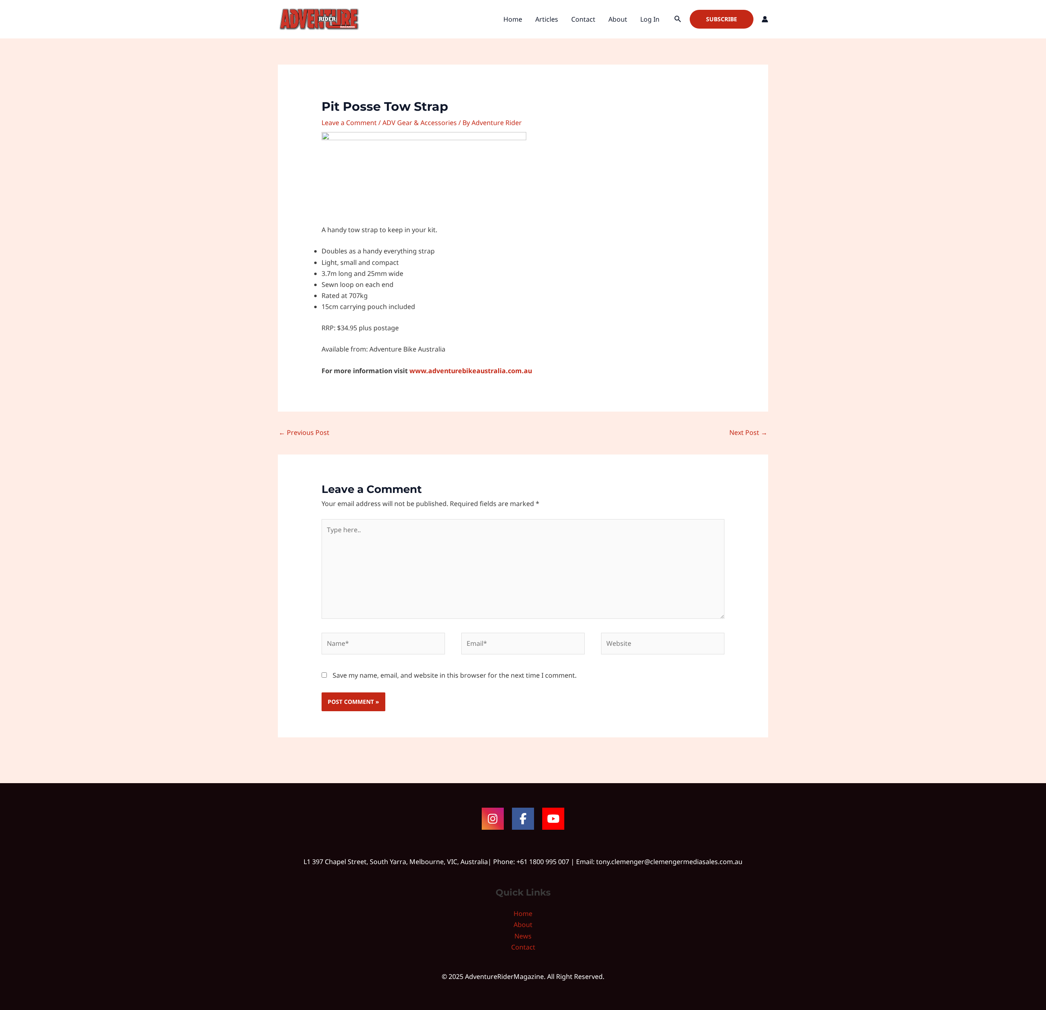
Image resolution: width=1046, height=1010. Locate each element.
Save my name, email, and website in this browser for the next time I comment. (455, 675)
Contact (583, 19)
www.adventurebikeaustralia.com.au (470, 370)
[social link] (493, 819)
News (523, 936)
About (617, 19)
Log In (649, 19)
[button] (678, 19)
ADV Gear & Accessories (419, 122)
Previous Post (304, 432)
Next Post (748, 432)
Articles (546, 19)
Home (512, 19)
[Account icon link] (765, 19)
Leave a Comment (349, 122)
